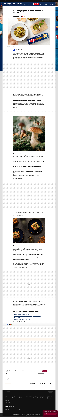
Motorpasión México (35, 408)
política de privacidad (41, 373)
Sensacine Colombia (20, 409)
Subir (50, 391)
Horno (15, 378)
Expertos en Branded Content (20, 50)
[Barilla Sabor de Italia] (29, 4)
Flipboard (22, 16)
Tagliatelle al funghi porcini (26, 176)
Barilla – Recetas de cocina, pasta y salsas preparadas (30, 308)
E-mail (24, 16)
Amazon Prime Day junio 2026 (8, 379)
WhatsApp (35, 383)
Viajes (6, 373)
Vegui (23, 370)
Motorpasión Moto (36, 397)
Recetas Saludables (15, 376)
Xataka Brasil (7, 409)
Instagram (42, 383)
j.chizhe (27, 321)
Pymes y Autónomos (49, 398)
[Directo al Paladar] (12, 1)
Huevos (23, 378)
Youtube (40, 383)
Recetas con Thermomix (7, 371)
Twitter (21, 16)
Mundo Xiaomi (7, 402)
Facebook (20, 16)
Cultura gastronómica (24, 374)
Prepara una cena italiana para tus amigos (22, 314)
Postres (15, 370)
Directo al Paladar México (29, 408)
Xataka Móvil (7, 397)
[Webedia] (7, 391)
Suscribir (44, 371)
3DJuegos (13, 396)
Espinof (20, 397)
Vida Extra (13, 397)
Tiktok (48, 383)
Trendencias (42, 396)
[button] (20, 49)
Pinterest (44, 383)
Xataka (6, 396)
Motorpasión (35, 396)
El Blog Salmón (49, 396)
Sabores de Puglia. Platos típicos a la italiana (22, 319)
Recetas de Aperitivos (15, 374)
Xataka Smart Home (7, 401)
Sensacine (20, 396)
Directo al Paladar (29, 396)
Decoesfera (42, 397)
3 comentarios (17, 16)
